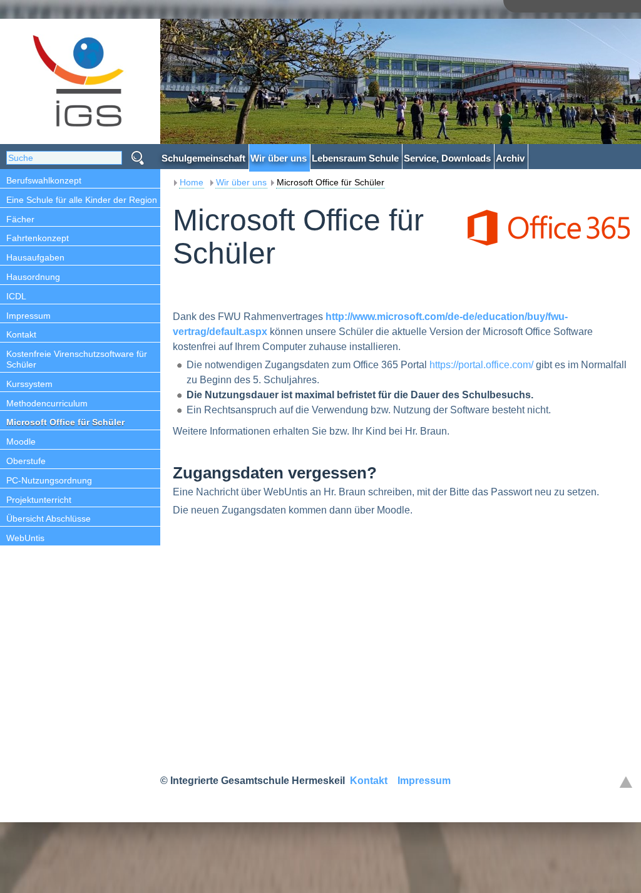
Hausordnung (33, 277)
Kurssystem (29, 384)
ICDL (16, 296)
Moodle (21, 441)
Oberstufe (26, 461)
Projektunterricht (38, 500)
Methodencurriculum (47, 403)
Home (191, 182)
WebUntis (25, 538)
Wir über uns (241, 182)
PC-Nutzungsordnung (49, 480)
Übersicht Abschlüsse (48, 519)
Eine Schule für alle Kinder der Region (81, 200)
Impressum (28, 316)
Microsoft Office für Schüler (65, 422)
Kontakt (21, 334)
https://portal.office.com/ (481, 364)
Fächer (20, 219)
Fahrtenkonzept (37, 238)
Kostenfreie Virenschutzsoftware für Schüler (76, 359)
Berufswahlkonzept (43, 180)
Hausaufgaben (35, 257)
